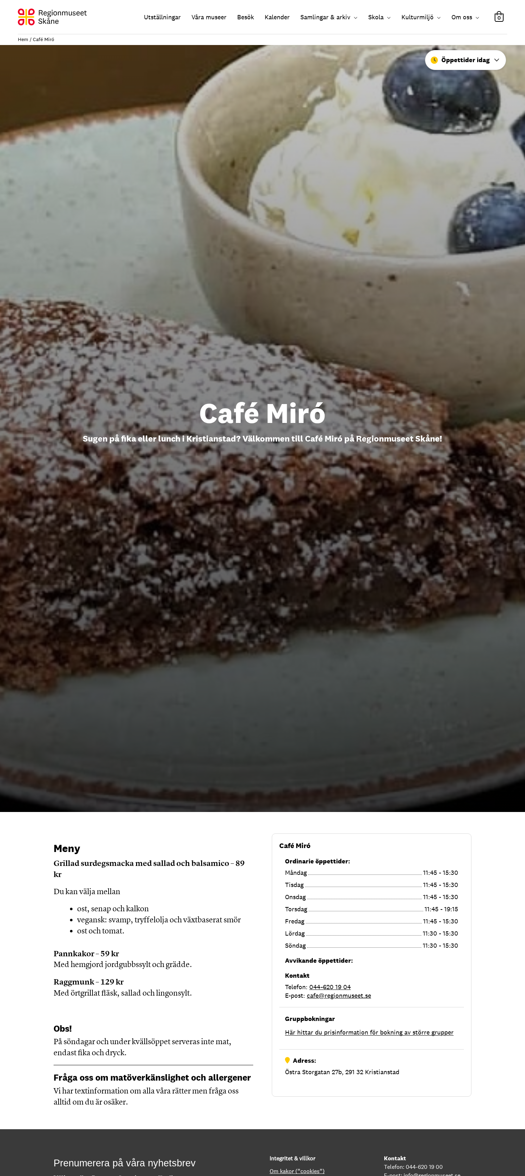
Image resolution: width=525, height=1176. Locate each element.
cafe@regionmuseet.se (339, 995)
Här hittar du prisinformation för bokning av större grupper (369, 1032)
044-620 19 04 (330, 987)
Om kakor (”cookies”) (297, 1171)
